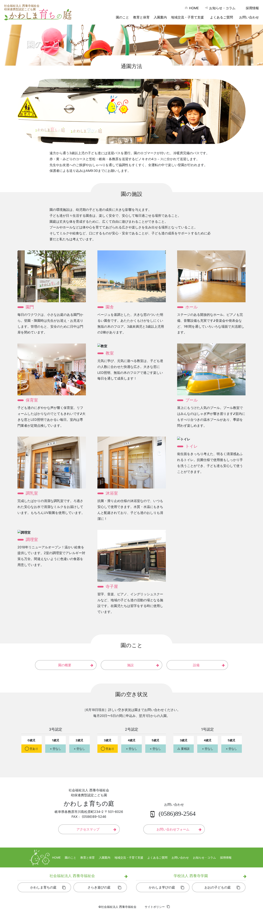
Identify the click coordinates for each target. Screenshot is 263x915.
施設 (130, 665)
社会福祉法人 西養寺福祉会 (72, 876)
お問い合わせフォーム (173, 829)
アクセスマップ (87, 829)
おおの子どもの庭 (217, 887)
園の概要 (64, 665)
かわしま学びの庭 (162, 887)
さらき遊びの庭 (99, 887)
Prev (5, 45)
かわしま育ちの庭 (43, 887)
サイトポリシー (155, 906)
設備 (196, 665)
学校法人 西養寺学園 (191, 876)
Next (257, 45)
